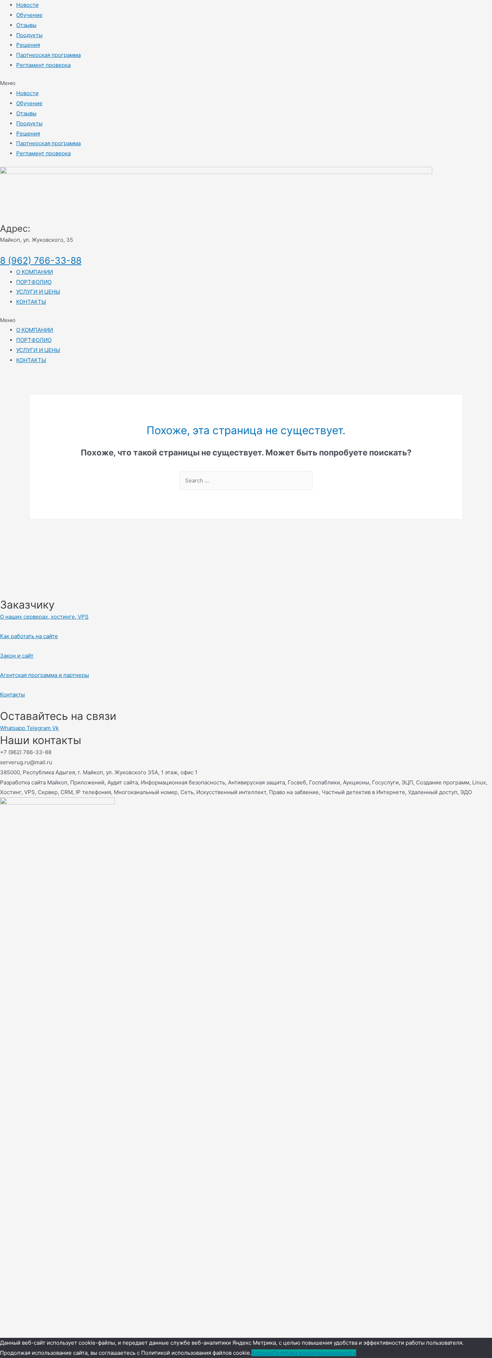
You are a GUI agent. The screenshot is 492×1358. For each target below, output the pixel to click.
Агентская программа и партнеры (44, 675)
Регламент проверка (43, 65)
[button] (246, 83)
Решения (28, 44)
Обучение (29, 15)
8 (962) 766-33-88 (40, 260)
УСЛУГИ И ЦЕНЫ (38, 291)
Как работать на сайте (29, 636)
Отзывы (26, 25)
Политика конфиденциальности (314, 1352)
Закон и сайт (16, 655)
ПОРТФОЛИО (34, 282)
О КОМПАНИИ (34, 271)
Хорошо (261, 1352)
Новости (27, 4)
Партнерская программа (48, 55)
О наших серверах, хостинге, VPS (44, 616)
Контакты (12, 694)
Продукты (29, 35)
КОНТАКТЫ (31, 301)
